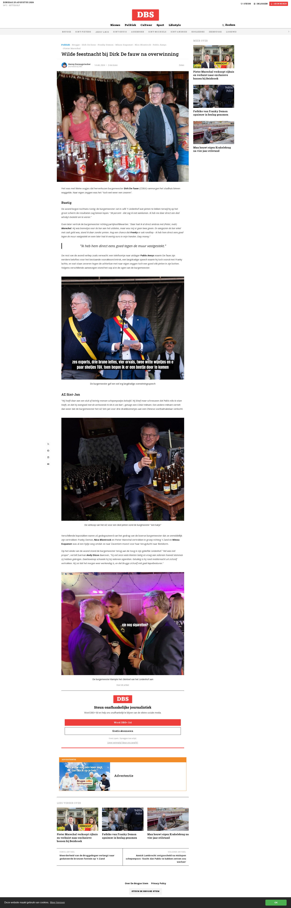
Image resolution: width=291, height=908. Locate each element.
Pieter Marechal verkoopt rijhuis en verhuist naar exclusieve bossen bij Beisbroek (77, 838)
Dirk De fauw (89, 45)
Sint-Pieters (83, 31)
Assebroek (137, 31)
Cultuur (146, 25)
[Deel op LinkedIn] (48, 457)
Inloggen (262, 3)
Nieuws (115, 25)
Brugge (66, 31)
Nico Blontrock (143, 45)
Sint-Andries (179, 31)
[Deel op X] (48, 444)
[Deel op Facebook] (48, 450)
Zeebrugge (215, 31)
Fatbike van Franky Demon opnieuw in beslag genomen (119, 836)
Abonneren (280, 3)
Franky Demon (105, 45)
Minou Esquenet (124, 45)
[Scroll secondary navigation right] (288, 31)
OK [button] (276, 902)
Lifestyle (175, 25)
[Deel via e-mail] (48, 464)
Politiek (130, 25)
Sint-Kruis (120, 31)
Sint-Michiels (157, 31)
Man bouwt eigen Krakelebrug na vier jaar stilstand (168, 836)
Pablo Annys (159, 45)
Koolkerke (198, 31)
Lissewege (232, 31)
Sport (160, 25)
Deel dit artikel (123, 685)
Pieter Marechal (72, 49)
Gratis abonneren (122, 731)
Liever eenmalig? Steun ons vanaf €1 (122, 742)
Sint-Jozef (102, 32)
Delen (181, 65)
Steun (247, 3)
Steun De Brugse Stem (145, 891)
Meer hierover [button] (57, 902)
